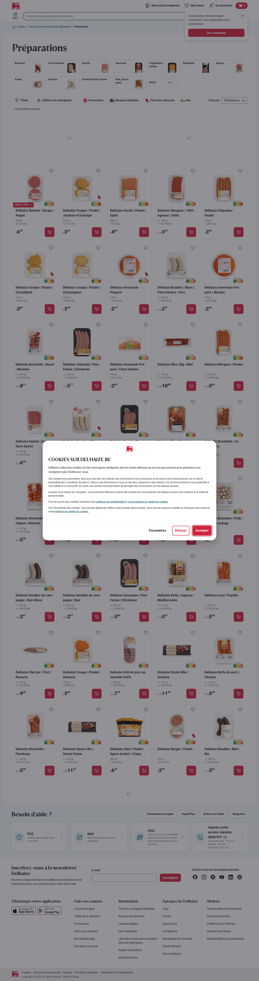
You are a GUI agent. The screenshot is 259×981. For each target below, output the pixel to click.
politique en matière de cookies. (72, 511)
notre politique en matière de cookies (148, 501)
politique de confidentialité (110, 501)
